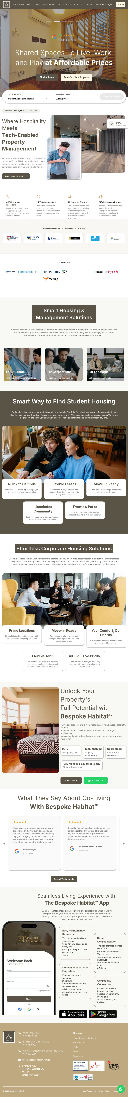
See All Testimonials (64, 879)
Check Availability (111, 96)
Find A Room (47, 77)
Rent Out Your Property (76, 77)
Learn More (71, 780)
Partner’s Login (104, 4)
